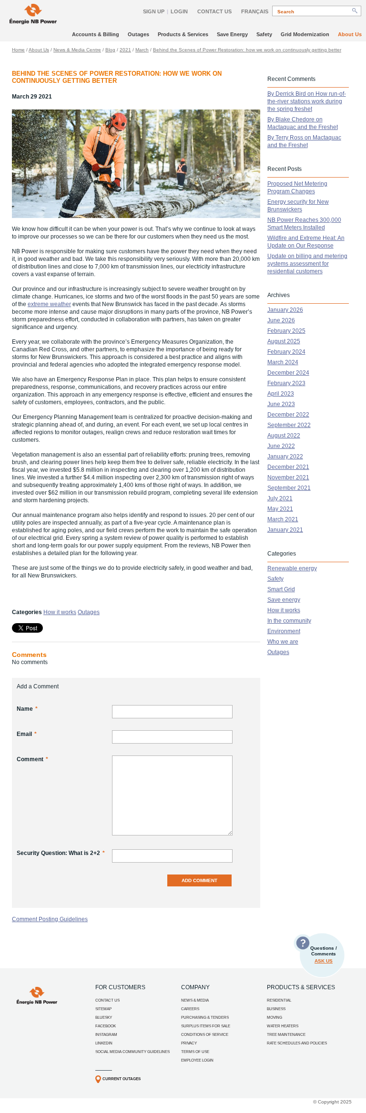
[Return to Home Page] (33, 15)
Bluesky (103, 1017)
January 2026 (285, 310)
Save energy (283, 599)
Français (254, 11)
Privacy (189, 1043)
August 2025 (283, 341)
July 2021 (280, 498)
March (142, 49)
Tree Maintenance (286, 1035)
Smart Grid (281, 589)
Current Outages (121, 1079)
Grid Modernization (305, 34)
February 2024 (286, 351)
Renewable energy (292, 568)
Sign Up (153, 11)
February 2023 (286, 383)
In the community (289, 620)
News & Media (195, 1000)
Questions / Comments (323, 954)
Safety (264, 34)
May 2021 (280, 509)
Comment (32, 759)
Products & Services (183, 34)
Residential (279, 1000)
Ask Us (324, 961)
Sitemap (103, 1009)
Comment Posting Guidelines (50, 919)
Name (27, 709)
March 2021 (282, 519)
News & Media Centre (77, 49)
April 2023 (280, 393)
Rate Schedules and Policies (297, 1043)
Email (27, 734)
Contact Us (214, 11)
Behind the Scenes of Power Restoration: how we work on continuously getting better (247, 49)
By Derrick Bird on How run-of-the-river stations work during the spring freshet (306, 101)
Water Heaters (282, 1026)
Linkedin (103, 1043)
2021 (125, 49)
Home (18, 49)
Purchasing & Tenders (205, 1017)
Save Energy (232, 34)
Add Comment (199, 880)
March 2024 (282, 362)
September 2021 (289, 488)
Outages (138, 34)
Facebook (105, 1026)
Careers (190, 1009)
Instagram (106, 1035)
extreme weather (49, 304)
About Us (350, 34)
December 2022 (288, 414)
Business (276, 1009)
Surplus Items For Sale (205, 1026)
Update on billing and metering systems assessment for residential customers (307, 264)
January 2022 (285, 456)
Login (179, 11)
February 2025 (286, 331)
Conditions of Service (204, 1035)
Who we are (282, 641)
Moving (274, 1017)
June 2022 (281, 446)
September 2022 (289, 425)
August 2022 (283, 435)
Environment (283, 631)
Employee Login (197, 1060)
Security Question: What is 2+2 (61, 853)
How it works (59, 612)
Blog (110, 49)
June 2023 (281, 404)
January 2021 (285, 530)
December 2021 (288, 467)
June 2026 (281, 320)
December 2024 (288, 372)
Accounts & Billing (95, 34)
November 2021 (288, 477)
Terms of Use (195, 1052)
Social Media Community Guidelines (132, 1052)
